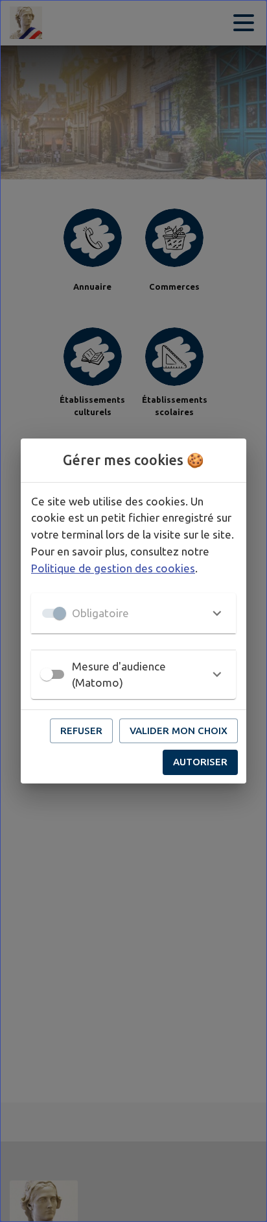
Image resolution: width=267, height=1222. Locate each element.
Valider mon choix (178, 730)
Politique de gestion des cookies (113, 568)
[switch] (46, 674)
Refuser (81, 730)
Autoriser (200, 761)
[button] (133, 613)
